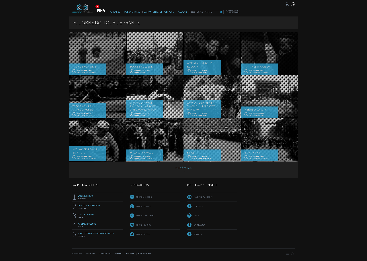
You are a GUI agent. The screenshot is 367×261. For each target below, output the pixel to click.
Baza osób (130, 254)
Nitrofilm (198, 234)
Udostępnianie (105, 254)
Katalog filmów (144, 254)
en (287, 4)
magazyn (182, 11)
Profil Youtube (143, 225)
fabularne (114, 11)
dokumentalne (132, 11)
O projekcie (77, 254)
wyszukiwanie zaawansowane (233, 11)
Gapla (196, 215)
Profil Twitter (143, 234)
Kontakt (118, 254)
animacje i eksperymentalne (159, 11)
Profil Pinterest (143, 206)
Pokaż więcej (183, 167)
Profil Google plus (145, 215)
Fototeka (198, 206)
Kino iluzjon (199, 225)
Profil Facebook (144, 197)
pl (293, 4)
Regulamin (90, 254)
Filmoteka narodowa (203, 197)
